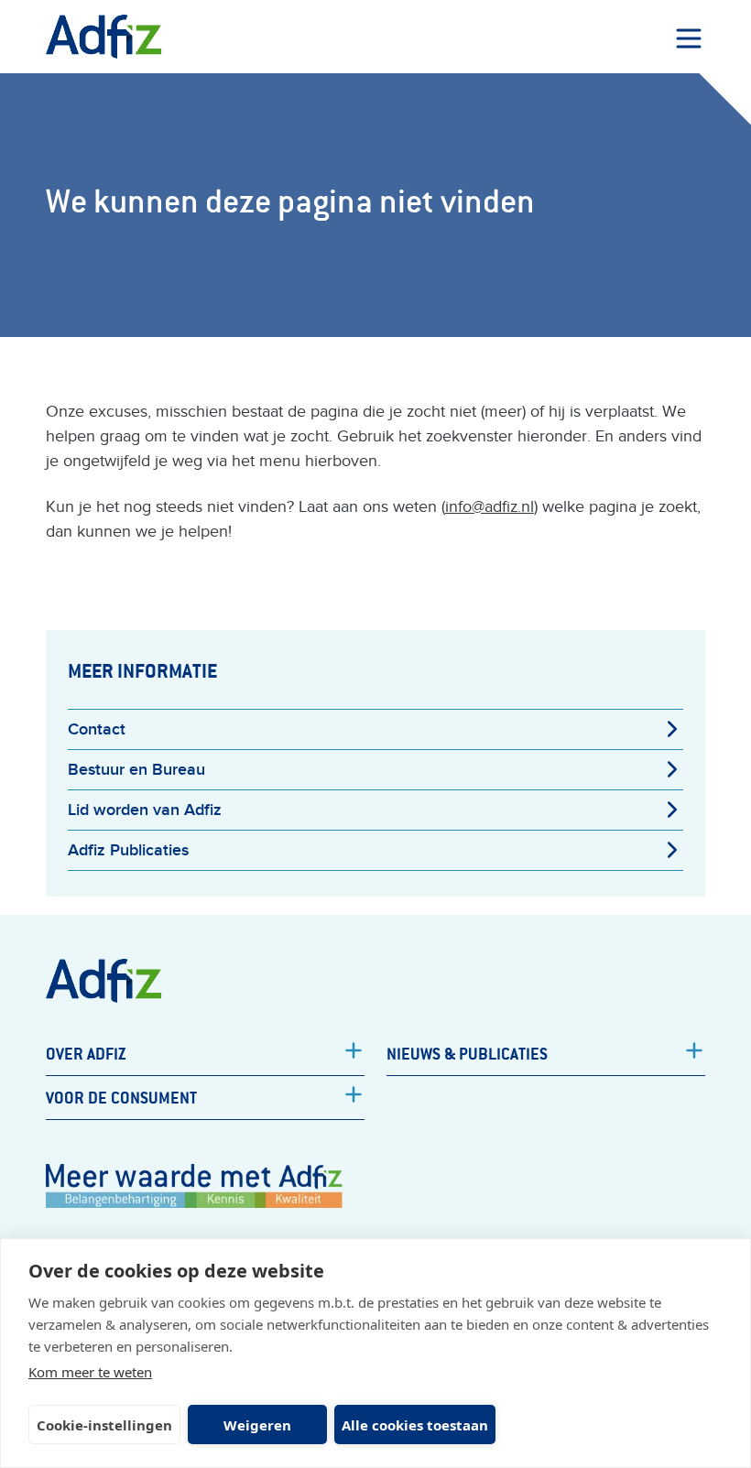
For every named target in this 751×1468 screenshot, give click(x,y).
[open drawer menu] (689, 38)
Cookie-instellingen (104, 1425)
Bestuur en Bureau (136, 769)
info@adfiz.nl (489, 507)
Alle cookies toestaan (415, 1425)
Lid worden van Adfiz (145, 810)
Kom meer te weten (90, 1372)
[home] (104, 37)
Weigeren (257, 1425)
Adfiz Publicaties (128, 850)
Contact (96, 729)
